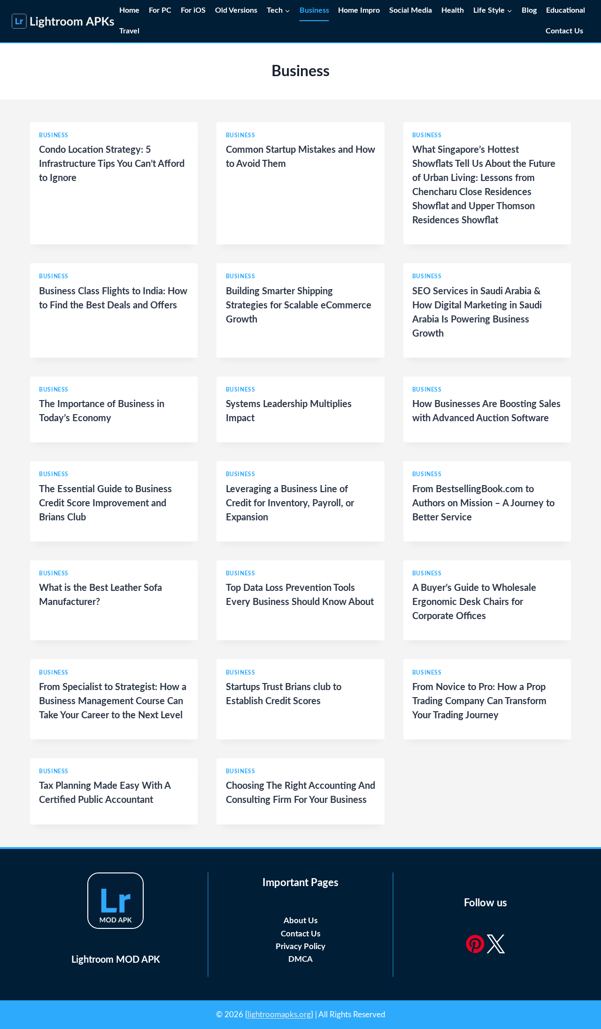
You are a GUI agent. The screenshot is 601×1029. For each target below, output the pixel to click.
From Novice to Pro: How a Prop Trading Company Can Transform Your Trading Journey (479, 701)
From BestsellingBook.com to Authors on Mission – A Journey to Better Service (483, 503)
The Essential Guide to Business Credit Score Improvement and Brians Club (105, 503)
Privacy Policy (300, 946)
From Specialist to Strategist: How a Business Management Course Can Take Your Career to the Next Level (112, 701)
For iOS (193, 10)
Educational (565, 10)
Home (129, 10)
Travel (129, 31)
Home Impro (359, 10)
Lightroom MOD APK (115, 960)
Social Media (410, 10)
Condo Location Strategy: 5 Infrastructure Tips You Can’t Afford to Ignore (112, 164)
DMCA (300, 959)
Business (314, 10)
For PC (160, 10)
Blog (529, 10)
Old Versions (236, 10)
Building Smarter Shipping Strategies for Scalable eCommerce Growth (298, 305)
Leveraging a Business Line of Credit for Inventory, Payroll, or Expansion (290, 503)
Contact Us (565, 31)
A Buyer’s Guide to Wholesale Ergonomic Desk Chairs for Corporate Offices (474, 602)
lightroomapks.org (279, 1015)
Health (452, 10)
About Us (300, 921)
